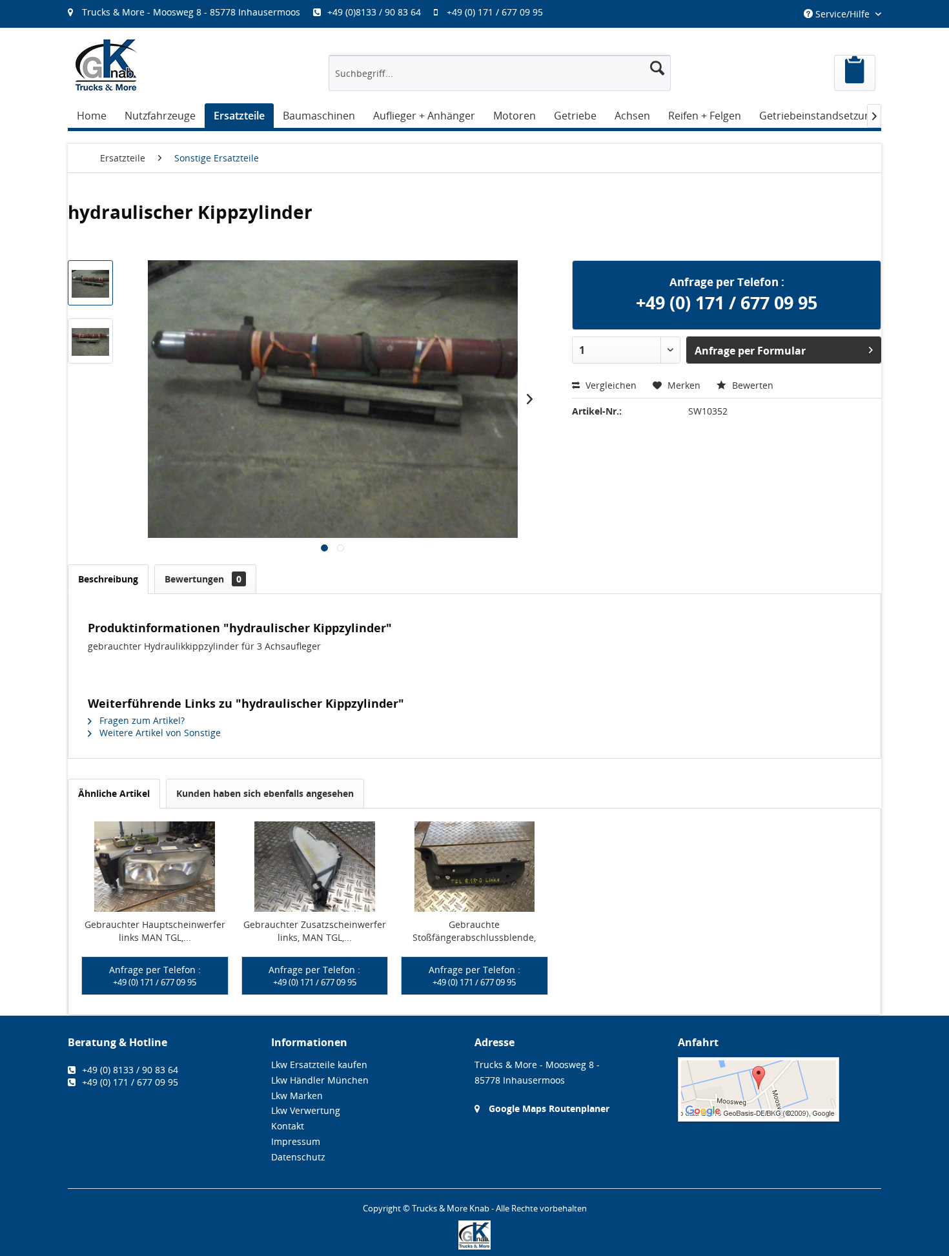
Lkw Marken (297, 1095)
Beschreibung (108, 579)
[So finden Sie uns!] (779, 1089)
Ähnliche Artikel (114, 793)
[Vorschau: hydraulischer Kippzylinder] (90, 282)
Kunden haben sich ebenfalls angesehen (265, 793)
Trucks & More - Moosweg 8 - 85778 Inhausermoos (191, 12)
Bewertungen (203, 579)
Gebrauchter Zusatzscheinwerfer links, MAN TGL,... (314, 930)
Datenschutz (298, 1157)
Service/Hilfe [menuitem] (842, 14)
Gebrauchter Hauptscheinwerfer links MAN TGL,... (155, 930)
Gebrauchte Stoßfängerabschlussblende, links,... (474, 931)
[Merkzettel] (854, 73)
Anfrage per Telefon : (155, 975)
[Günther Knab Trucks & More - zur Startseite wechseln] (106, 65)
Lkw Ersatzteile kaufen (319, 1064)
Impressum (295, 1141)
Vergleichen (610, 385)
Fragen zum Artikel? (141, 720)
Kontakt (287, 1126)
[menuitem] (312, 12)
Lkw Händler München (320, 1080)
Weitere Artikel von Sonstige (159, 732)
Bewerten (751, 385)
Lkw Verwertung (305, 1110)
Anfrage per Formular (750, 351)
